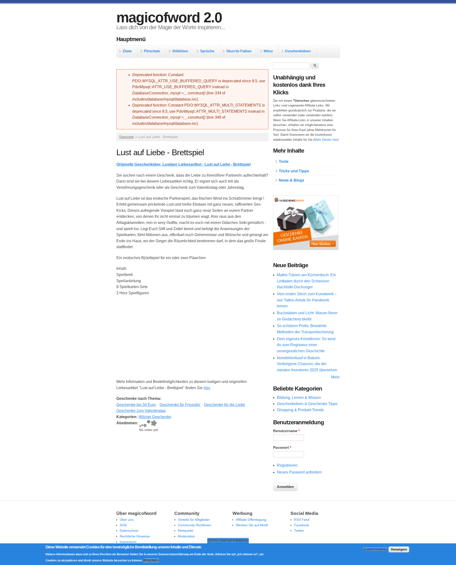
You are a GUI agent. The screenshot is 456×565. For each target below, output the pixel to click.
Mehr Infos (151, 560)
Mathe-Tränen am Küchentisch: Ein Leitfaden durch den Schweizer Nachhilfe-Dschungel (306, 281)
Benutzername (286, 431)
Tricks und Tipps (294, 171)
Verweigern (399, 549)
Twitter (299, 530)
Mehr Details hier (325, 139)
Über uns (126, 520)
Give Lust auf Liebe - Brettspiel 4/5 (149, 423)
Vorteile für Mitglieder (194, 520)
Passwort (282, 447)
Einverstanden (375, 549)
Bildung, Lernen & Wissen (299, 398)
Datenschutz (129, 530)
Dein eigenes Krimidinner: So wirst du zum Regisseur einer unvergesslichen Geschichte (306, 345)
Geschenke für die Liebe (224, 405)
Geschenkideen (298, 51)
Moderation (186, 536)
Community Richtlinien (194, 525)
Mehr (335, 377)
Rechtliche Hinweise (135, 536)
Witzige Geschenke (154, 417)
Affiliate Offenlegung (251, 520)
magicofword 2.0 (169, 17)
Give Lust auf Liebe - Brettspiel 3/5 (145, 423)
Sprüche (207, 51)
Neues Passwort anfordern (299, 472)
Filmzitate (152, 51)
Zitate (127, 51)
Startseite (126, 137)
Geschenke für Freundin (180, 405)
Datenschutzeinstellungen (228, 540)
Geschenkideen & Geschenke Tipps (307, 404)
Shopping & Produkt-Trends (300, 410)
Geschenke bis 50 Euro (136, 405)
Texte (284, 161)
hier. (207, 388)
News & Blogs (291, 180)
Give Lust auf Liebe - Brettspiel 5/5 (154, 423)
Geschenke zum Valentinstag (141, 411)
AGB (123, 525)
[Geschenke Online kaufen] (305, 249)
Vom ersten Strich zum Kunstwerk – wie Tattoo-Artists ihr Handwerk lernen (307, 300)
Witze (268, 51)
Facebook (301, 525)
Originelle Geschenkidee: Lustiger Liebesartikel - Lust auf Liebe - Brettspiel (183, 164)
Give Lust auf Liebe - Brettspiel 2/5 (142, 423)
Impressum (128, 542)
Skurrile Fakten (239, 51)
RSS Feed (301, 520)
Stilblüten (180, 51)
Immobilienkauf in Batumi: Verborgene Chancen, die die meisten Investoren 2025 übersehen (307, 364)
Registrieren (287, 465)
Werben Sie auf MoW (252, 525)
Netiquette (185, 530)
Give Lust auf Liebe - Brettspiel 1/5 (140, 423)
